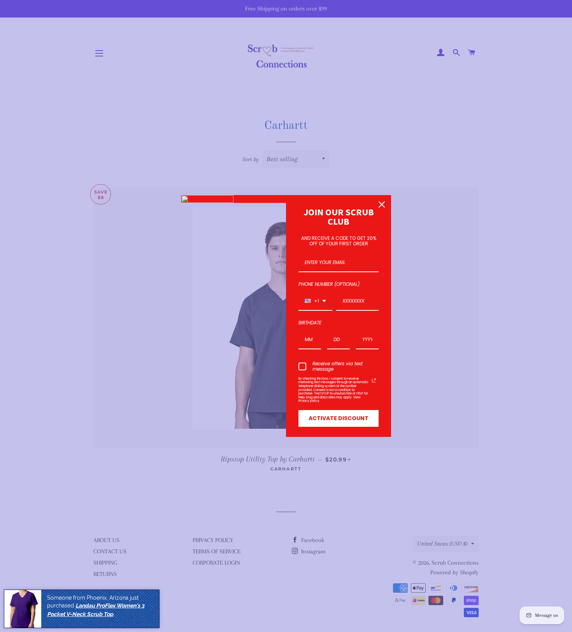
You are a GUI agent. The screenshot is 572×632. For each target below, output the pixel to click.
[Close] (381, 204)
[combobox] (315, 301)
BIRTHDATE (309, 322)
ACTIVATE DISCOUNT (338, 418)
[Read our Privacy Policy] (374, 380)
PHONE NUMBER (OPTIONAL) (329, 284)
